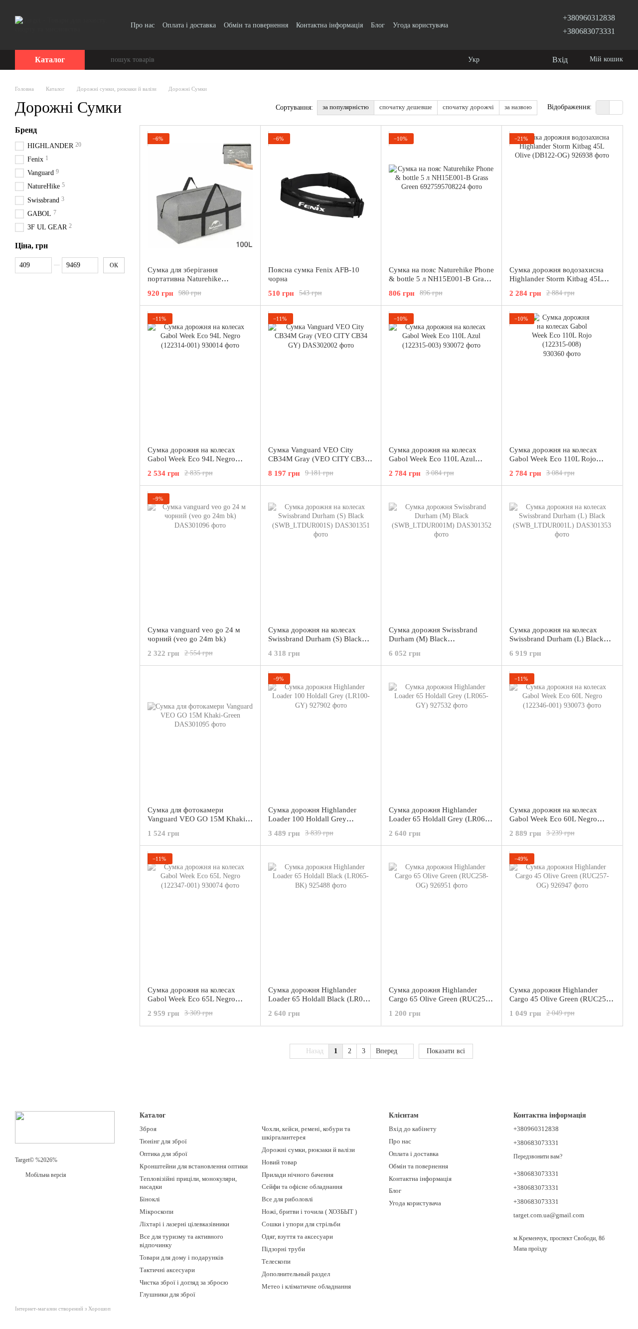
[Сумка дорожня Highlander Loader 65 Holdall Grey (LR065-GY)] (441, 735)
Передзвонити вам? (537, 1156)
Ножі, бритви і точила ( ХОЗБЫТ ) (309, 1211)
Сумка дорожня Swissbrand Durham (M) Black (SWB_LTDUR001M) (433, 639)
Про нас (143, 25)
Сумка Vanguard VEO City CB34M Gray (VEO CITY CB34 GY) (318, 459)
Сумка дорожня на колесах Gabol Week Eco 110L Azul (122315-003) (433, 459)
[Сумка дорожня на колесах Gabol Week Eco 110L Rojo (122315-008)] (562, 375)
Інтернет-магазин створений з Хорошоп (63, 1309)
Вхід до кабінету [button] (413, 1129)
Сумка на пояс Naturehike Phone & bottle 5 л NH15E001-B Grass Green (441, 279)
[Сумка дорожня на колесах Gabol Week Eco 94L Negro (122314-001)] (200, 375)
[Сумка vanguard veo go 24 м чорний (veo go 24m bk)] (200, 555)
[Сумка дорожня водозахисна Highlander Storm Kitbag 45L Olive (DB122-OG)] (562, 195)
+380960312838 (589, 17)
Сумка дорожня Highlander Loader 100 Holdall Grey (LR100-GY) (312, 819)
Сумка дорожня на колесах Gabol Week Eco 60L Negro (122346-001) (553, 819)
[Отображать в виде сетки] (603, 107)
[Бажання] (523, 60)
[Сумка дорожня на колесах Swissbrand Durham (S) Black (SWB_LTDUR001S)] (320, 555)
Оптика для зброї (163, 1153)
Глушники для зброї (167, 1294)
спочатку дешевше (405, 107)
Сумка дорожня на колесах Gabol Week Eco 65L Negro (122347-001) (191, 999)
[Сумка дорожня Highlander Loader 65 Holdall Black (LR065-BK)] (320, 915)
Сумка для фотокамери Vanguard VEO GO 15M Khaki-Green (198, 819)
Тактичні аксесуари (167, 1270)
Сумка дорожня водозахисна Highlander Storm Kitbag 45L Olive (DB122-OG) (556, 279)
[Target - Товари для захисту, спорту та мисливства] (65, 1126)
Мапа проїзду (530, 1248)
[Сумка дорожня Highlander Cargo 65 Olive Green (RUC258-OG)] (441, 915)
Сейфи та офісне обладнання (302, 1186)
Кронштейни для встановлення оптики (194, 1166)
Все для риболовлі (287, 1199)
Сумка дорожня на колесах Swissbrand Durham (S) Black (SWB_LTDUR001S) (315, 639)
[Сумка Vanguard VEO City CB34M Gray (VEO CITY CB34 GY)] (320, 375)
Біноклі (150, 1199)
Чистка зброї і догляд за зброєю (184, 1282)
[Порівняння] (503, 60)
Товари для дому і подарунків (181, 1257)
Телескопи (276, 1261)
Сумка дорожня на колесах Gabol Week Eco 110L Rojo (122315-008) (553, 459)
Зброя (148, 1129)
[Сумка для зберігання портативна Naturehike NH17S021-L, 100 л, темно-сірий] (200, 195)
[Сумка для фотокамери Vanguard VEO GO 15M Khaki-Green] (200, 735)
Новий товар (279, 1162)
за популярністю (345, 107)
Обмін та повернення (256, 25)
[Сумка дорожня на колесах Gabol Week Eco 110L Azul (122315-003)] (441, 375)
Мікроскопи (156, 1211)
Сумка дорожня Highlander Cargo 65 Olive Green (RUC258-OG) (440, 999)
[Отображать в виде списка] (616, 107)
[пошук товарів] (103, 60)
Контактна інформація (329, 25)
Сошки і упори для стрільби (301, 1224)
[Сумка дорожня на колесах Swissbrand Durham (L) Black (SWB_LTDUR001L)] (562, 555)
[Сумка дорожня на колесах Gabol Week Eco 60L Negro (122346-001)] (562, 735)
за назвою (518, 107)
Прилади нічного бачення (297, 1174)
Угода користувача (420, 25)
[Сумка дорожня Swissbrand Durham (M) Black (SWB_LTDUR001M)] (441, 555)
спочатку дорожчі (468, 107)
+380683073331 (589, 31)
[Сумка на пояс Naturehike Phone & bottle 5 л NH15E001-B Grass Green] (441, 195)
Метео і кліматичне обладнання (306, 1286)
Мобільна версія (45, 1174)
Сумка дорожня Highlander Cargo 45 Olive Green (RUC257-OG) (561, 999)
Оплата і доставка (189, 25)
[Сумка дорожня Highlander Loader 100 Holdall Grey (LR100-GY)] (320, 735)
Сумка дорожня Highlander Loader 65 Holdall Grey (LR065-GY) (440, 819)
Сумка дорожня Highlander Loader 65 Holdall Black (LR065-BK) (320, 999)
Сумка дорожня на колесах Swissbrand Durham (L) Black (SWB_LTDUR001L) (556, 639)
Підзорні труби (283, 1249)
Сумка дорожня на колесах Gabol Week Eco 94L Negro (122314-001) (191, 459)
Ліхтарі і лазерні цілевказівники (184, 1224)
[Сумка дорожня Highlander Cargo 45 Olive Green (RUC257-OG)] (562, 915)
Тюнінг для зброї (163, 1141)
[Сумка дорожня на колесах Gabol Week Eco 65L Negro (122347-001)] (200, 915)
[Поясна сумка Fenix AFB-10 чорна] (320, 195)
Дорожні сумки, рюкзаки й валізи (308, 1149)
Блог (378, 25)
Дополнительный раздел (296, 1274)
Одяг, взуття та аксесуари (297, 1236)
